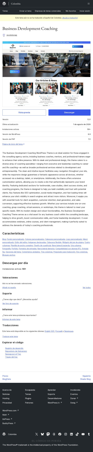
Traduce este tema (10, 336)
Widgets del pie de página (73, 242)
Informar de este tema (11, 319)
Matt (5, 415)
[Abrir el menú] (89, 3)
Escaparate (30, 390)
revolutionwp (12, 35)
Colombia (12, 434)
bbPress (7, 419)
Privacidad (7, 402)
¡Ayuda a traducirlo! (70, 18)
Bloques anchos (8, 255)
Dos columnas (81, 252)
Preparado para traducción (64, 252)
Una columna (76, 245)
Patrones (29, 402)
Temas (5, 11)
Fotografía (6, 249)
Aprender (52, 390)
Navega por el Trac (13, 354)
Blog (4, 239)
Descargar (69, 112)
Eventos (74, 394)
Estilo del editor (21, 242)
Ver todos (87, 288)
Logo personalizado (74, 239)
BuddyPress (9, 423)
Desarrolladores (55, 398)
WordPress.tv (55, 402)
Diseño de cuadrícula (42, 245)
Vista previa (24, 112)
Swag (74, 402)
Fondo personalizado (15, 239)
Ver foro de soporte (10, 303)
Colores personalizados (34, 239)
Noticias (6, 394)
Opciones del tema (13, 252)
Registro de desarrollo (14, 348)
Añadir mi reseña (9, 288)
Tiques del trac (11, 357)
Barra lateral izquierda (61, 245)
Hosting (5, 398)
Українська (68, 331)
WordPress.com (10, 410)
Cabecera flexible (54, 242)
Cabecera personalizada (55, 239)
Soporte (51, 394)
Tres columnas (47, 252)
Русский (58, 331)
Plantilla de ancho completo (22, 245)
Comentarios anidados (31, 252)
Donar (74, 398)
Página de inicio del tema (12, 144)
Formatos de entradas (28, 249)
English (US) (49, 331)
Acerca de (7, 390)
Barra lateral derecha (46, 249)
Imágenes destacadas (37, 242)
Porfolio (15, 249)
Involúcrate (75, 390)
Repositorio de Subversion (16, 351)
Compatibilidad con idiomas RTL (68, 249)
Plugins (28, 398)
